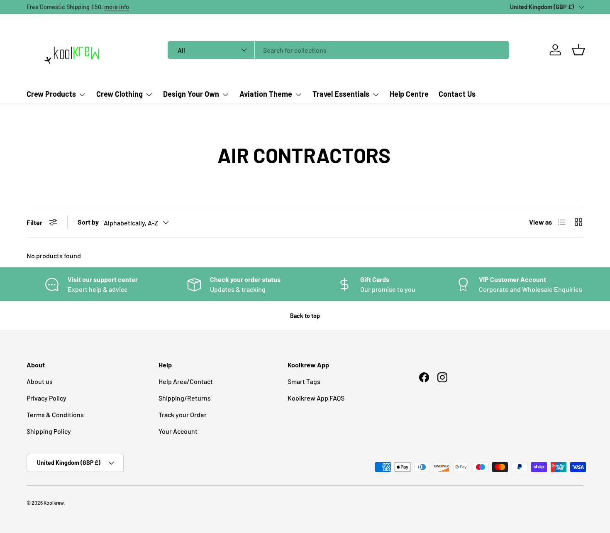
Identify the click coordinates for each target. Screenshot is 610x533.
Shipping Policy (49, 431)
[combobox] (338, 50)
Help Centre (409, 93)
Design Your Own (191, 93)
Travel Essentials (340, 93)
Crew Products (51, 93)
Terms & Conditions (55, 414)
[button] (578, 50)
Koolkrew (54, 503)
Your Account (178, 431)
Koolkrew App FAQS (316, 398)
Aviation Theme (265, 93)
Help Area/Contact (186, 381)
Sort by (88, 222)
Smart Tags (304, 381)
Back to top (305, 315)
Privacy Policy (46, 398)
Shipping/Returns (185, 398)
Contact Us (457, 93)
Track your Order (183, 414)
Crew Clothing (119, 93)
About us (40, 381)
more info (116, 6)
